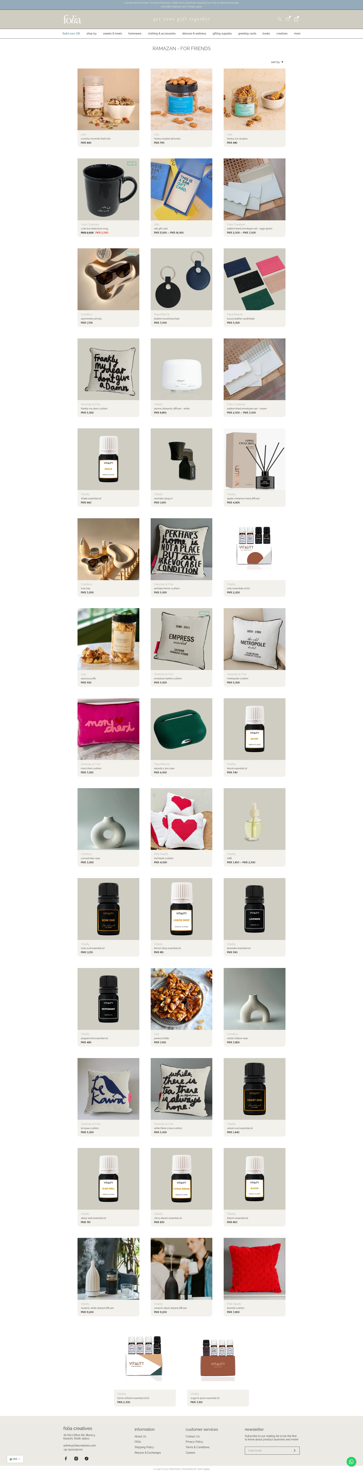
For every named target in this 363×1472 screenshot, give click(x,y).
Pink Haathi (161, 854)
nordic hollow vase (237, 1038)
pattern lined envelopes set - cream (247, 408)
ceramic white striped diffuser (97, 1308)
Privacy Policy (194, 1441)
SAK (156, 224)
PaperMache (162, 314)
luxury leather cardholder (241, 318)
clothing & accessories (162, 33)
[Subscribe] (292, 1450)
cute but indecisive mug (94, 228)
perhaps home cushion (167, 588)
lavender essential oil (239, 948)
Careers (190, 1452)
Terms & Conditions (197, 1447)
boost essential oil (237, 768)
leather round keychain (167, 318)
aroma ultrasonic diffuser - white (172, 408)
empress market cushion (168, 678)
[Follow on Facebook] (65, 1458)
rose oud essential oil (93, 948)
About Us (140, 1436)
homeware (134, 33)
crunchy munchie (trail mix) (95, 138)
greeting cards (247, 33)
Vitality (158, 404)
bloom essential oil (237, 1218)
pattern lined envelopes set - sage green (249, 228)
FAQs (138, 1441)
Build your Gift (71, 33)
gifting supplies (222, 33)
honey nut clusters (237, 138)
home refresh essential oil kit (133, 1398)
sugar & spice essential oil (205, 1398)
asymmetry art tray (91, 318)
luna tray (85, 588)
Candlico (86, 314)
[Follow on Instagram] (76, 1458)
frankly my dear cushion (94, 408)
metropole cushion (237, 678)
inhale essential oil (91, 498)
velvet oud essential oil (240, 1128)
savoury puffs (88, 678)
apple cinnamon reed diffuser (243, 498)
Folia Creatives (90, 224)
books (266, 33)
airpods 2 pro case (164, 768)
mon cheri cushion (91, 768)
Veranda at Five (90, 404)
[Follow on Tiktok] (86, 1458)
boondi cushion (235, 1308)
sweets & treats (112, 33)
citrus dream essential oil (168, 1218)
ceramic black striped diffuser (170, 1308)
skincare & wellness (194, 33)
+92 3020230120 (73, 1449)
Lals (83, 134)
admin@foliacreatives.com (79, 1445)
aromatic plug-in (163, 498)
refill (229, 858)
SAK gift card (161, 228)
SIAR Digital (203, 1469)
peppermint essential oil (94, 1038)
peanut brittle (161, 1038)
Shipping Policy (144, 1447)
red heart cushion (163, 858)
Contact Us (193, 1436)
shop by (92, 33)
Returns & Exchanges (148, 1452)
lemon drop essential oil (167, 948)
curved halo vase (90, 858)
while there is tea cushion (168, 1128)
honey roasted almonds (167, 138)
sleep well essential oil (93, 1218)
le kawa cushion (90, 1128)
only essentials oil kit (238, 588)
